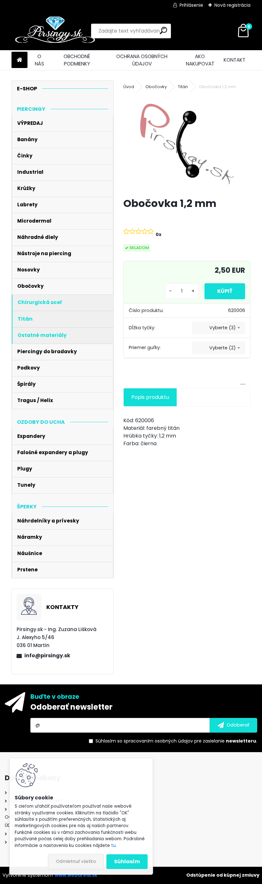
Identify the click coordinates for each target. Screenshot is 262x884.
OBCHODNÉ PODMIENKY (77, 60)
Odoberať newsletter (71, 707)
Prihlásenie (191, 5)
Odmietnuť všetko (76, 861)
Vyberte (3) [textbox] (222, 327)
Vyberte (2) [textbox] (222, 348)
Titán (183, 87)
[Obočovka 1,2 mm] (187, 144)
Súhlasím (127, 861)
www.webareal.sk (76, 875)
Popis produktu (150, 397)
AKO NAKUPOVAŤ (200, 60)
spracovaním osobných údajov (158, 741)
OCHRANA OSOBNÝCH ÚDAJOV (141, 60)
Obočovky (156, 87)
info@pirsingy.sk (47, 655)
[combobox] (218, 328)
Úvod (128, 87)
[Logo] (55, 31)
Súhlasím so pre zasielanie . (176, 741)
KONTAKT (234, 60)
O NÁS (39, 60)
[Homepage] (19, 60)
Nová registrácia (232, 5)
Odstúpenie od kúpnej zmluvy (222, 875)
